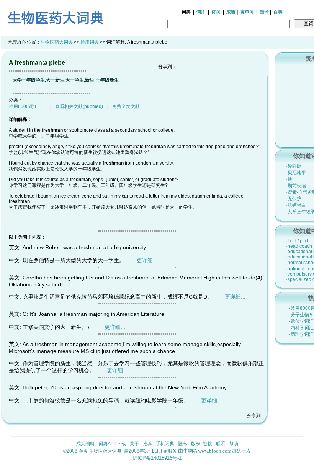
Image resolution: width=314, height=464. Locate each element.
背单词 (247, 12)
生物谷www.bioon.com (207, 451)
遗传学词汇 (302, 321)
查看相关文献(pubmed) (79, 106)
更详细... (147, 260)
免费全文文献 (126, 106)
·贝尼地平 (296, 172)
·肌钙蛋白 (296, 205)
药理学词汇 (302, 334)
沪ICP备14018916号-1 (157, 458)
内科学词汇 (302, 327)
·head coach (299, 246)
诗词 (216, 12)
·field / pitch (298, 240)
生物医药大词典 (57, 42)
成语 (231, 12)
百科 (278, 12)
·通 (289, 179)
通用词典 (89, 42)
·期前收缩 (296, 185)
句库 (201, 12)
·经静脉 (293, 166)
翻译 (264, 12)
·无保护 (293, 198)
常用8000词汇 (23, 106)
